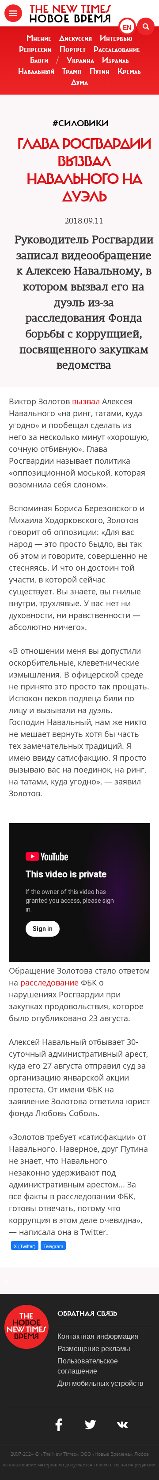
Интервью (116, 38)
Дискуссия (75, 38)
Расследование (117, 49)
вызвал (86, 401)
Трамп (72, 71)
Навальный (36, 71)
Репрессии (35, 49)
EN (127, 27)
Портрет (73, 49)
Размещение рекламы (93, 1348)
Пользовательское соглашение (87, 1365)
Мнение (38, 38)
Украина (80, 60)
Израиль (115, 60)
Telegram (53, 1245)
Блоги (39, 60)
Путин (100, 71)
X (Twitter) (25, 1245)
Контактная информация (98, 1336)
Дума (79, 82)
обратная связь (87, 1313)
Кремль (129, 71)
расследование (49, 982)
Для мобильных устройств (100, 1383)
